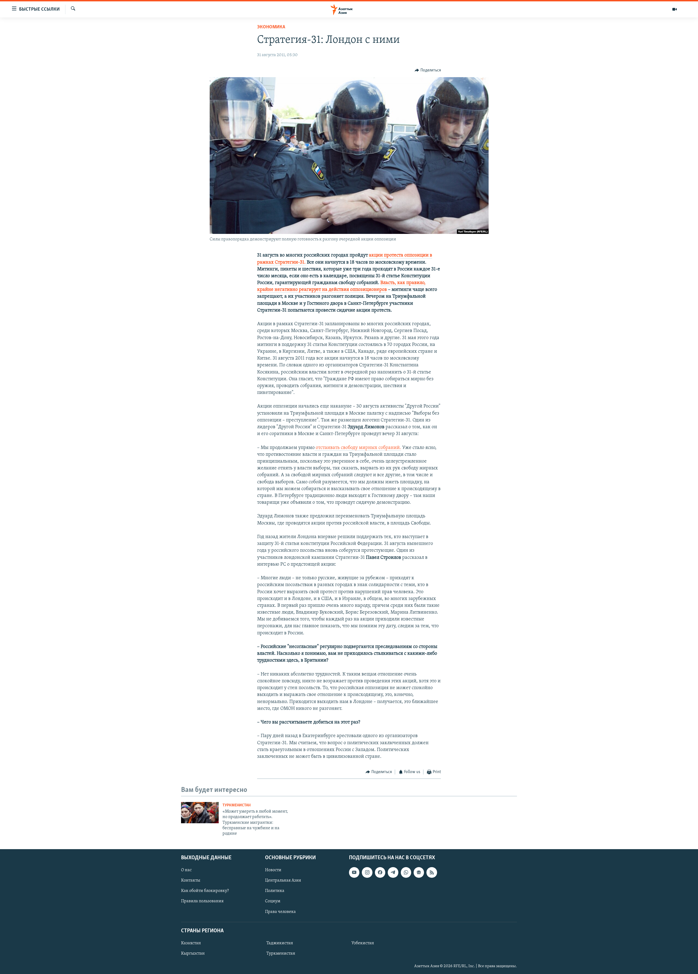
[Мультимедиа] (674, 9)
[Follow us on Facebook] (380, 872)
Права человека (280, 911)
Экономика (271, 27)
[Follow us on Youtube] (354, 872)
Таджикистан (279, 943)
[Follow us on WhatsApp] (406, 872)
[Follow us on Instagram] (367, 872)
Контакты (190, 880)
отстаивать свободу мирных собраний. (358, 447)
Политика (274, 891)
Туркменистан (236, 805)
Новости (273, 870)
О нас (186, 870)
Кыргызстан (193, 953)
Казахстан (191, 943)
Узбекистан (362, 943)
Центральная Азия (283, 880)
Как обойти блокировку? (205, 891)
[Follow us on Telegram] (393, 872)
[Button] (428, 70)
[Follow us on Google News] (419, 872)
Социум (272, 901)
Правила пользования (202, 901)
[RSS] (431, 872)
